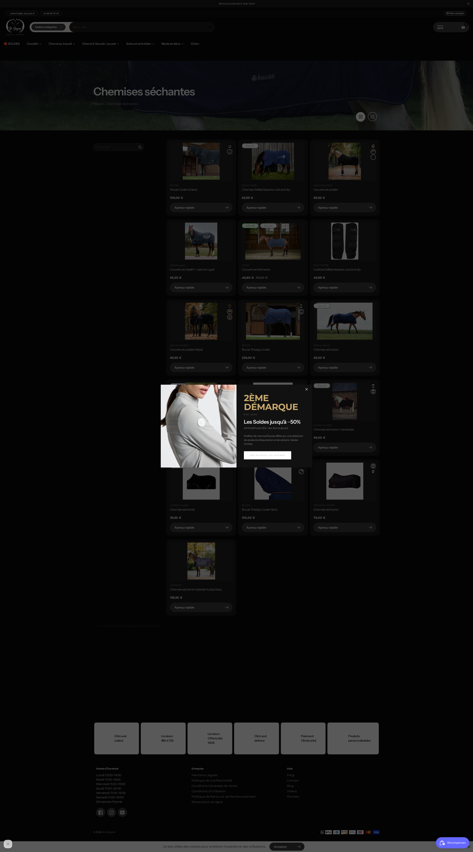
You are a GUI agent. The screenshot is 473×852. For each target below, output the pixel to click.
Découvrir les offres (267, 455)
